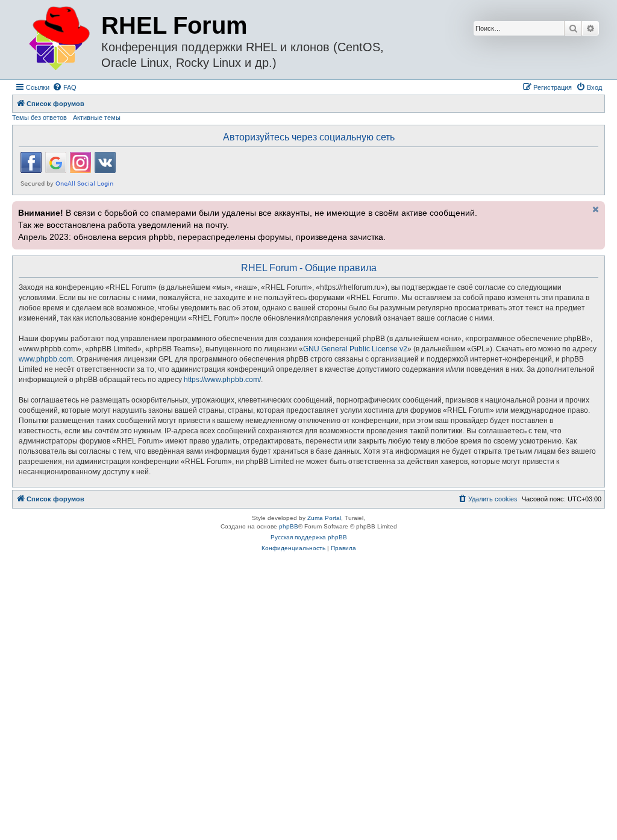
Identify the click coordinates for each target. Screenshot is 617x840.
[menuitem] (64, 87)
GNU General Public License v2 (355, 349)
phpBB (288, 526)
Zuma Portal (324, 518)
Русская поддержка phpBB (309, 537)
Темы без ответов (39, 117)
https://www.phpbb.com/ (222, 379)
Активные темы (97, 117)
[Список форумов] (58, 39)
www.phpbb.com (46, 359)
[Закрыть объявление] (594, 209)
